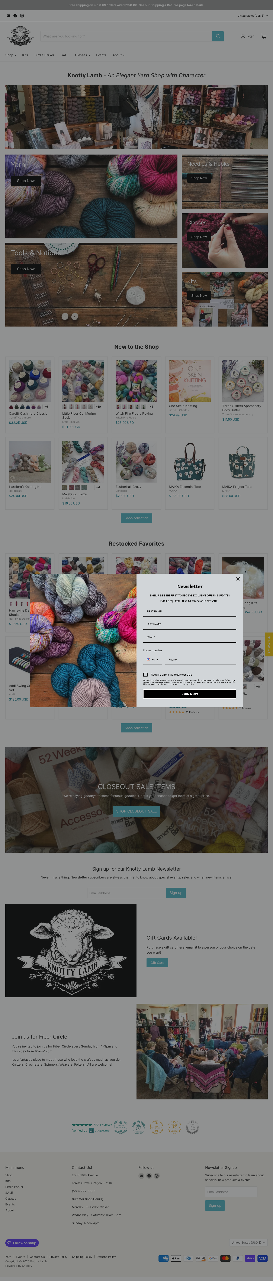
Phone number (152, 650)
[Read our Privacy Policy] (233, 681)
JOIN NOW (190, 694)
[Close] (238, 579)
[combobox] (152, 660)
